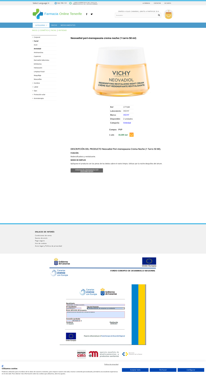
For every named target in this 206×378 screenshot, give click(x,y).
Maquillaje (37, 75)
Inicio (54, 25)
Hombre (37, 83)
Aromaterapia (39, 98)
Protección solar (39, 94)
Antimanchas (38, 52)
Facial (53, 30)
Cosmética (44, 30)
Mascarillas (38, 79)
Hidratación (38, 68)
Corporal (37, 37)
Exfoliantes (38, 64)
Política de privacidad (111, 364)
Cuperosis (37, 56)
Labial (36, 87)
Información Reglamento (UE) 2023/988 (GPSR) (86, 170)
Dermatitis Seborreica (41, 60)
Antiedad (62, 30)
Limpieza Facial (39, 71)
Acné (35, 45)
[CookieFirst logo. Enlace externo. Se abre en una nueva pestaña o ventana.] (3, 366)
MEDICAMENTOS (68, 25)
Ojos (35, 91)
